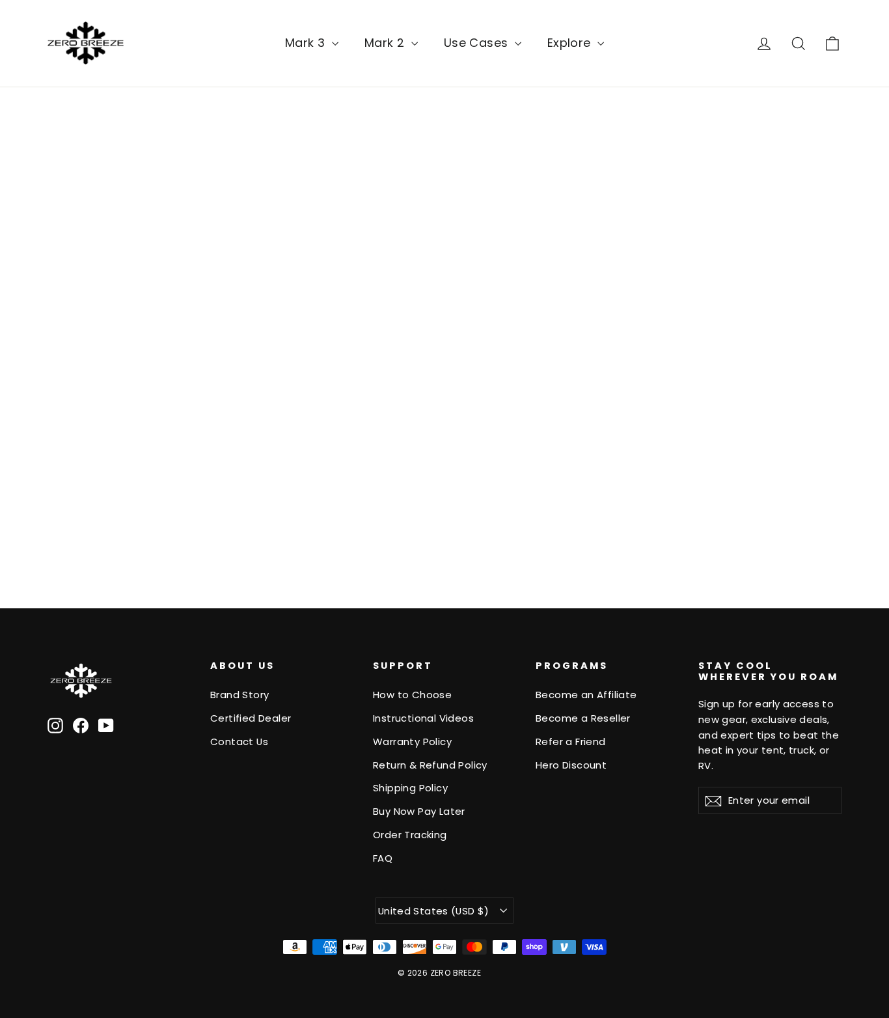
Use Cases (478, 43)
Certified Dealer (250, 718)
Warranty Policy (412, 741)
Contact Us (239, 741)
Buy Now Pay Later (419, 811)
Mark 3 (307, 43)
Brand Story (239, 694)
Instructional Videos (423, 718)
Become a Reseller (583, 718)
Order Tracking (410, 834)
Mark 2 (386, 43)
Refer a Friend (571, 741)
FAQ (382, 858)
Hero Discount (571, 765)
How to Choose (412, 694)
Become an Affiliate (586, 694)
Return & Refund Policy (430, 765)
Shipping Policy (410, 788)
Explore (570, 43)
